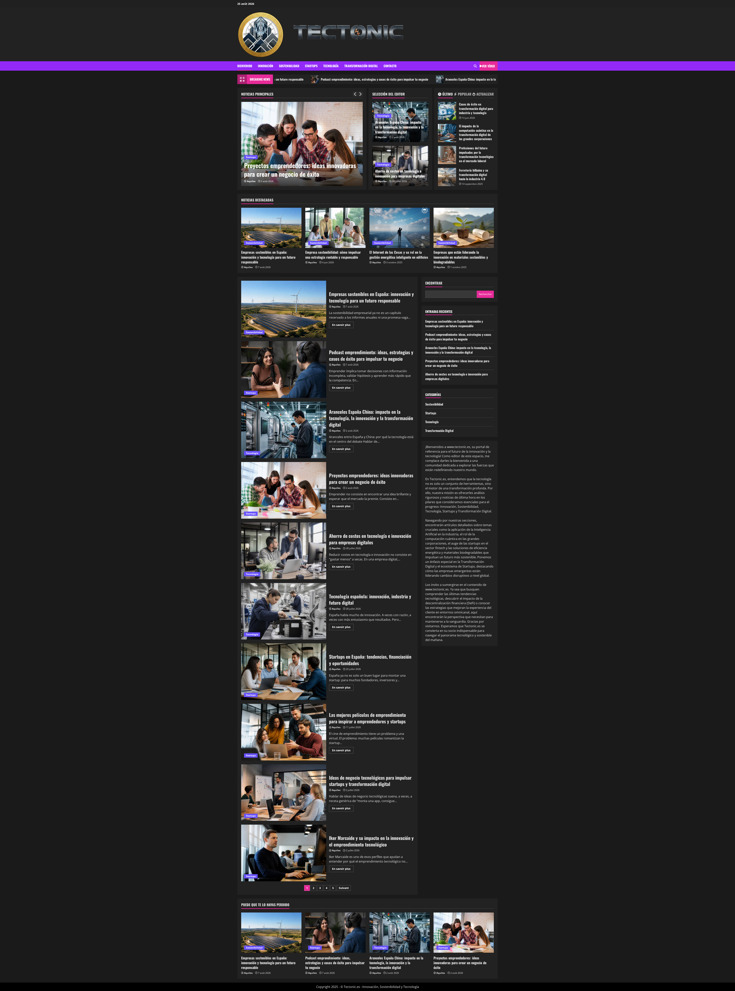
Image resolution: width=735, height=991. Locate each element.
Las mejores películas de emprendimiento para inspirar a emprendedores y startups (283, 732)
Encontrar (433, 283)
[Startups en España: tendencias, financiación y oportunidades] (302, 144)
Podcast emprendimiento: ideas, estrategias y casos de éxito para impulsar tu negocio (286, 79)
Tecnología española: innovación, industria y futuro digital (283, 611)
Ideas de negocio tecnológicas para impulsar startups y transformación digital (283, 792)
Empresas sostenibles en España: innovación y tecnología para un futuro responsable (268, 257)
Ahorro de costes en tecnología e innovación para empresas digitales (400, 173)
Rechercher (485, 294)
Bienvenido (244, 66)
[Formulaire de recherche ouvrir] (475, 66)
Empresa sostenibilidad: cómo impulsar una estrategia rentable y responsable (333, 254)
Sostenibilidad (289, 66)
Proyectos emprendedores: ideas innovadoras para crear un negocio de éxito (283, 490)
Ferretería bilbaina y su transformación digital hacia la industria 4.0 (447, 177)
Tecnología (331, 66)
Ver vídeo (488, 66)
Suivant (344, 888)
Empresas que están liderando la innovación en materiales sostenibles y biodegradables (461, 257)
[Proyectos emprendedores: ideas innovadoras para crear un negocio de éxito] (464, 933)
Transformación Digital (361, 66)
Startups (311, 66)
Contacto (390, 66)
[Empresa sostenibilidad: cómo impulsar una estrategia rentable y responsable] (335, 228)
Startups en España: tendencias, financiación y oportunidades (301, 169)
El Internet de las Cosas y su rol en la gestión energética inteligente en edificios (398, 254)
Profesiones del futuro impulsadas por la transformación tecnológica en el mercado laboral (447, 155)
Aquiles (251, 181)
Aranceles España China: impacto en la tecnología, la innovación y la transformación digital (413, 79)
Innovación (265, 66)
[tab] (445, 95)
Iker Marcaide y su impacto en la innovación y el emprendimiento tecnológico (283, 853)
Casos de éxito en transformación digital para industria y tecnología (447, 111)
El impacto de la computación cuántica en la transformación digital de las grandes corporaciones (447, 133)
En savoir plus (343, 325)
